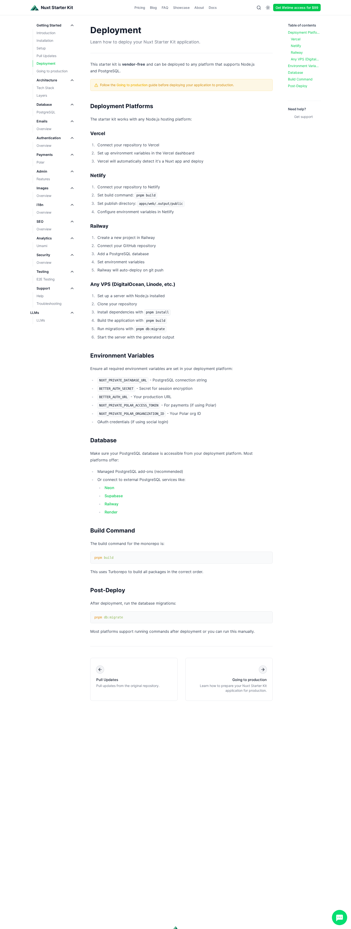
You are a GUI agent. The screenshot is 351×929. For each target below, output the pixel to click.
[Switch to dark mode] (268, 7)
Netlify (98, 175)
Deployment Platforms (121, 106)
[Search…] (259, 7)
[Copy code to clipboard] (266, 557)
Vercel (97, 133)
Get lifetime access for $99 (297, 7)
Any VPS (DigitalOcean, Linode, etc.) (132, 284)
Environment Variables (122, 355)
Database (103, 440)
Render (111, 512)
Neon (109, 487)
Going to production (132, 85)
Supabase (114, 495)
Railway (99, 226)
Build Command (112, 530)
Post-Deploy (107, 590)
